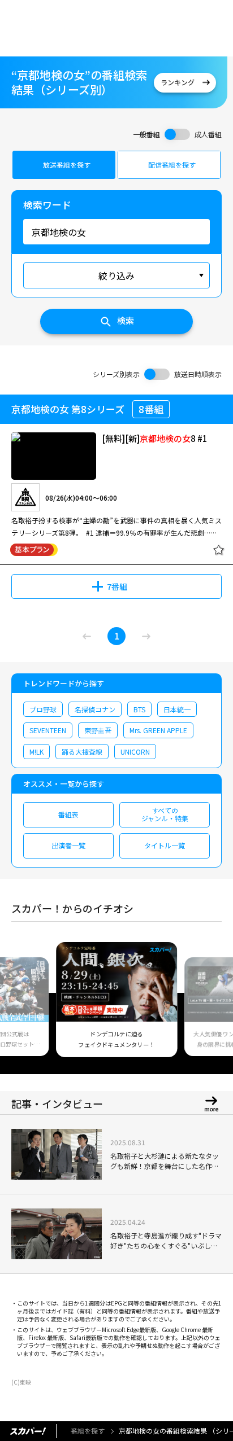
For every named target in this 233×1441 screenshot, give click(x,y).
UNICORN (135, 751)
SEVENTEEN (47, 730)
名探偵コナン (95, 709)
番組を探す (88, 1430)
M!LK (36, 751)
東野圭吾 (97, 730)
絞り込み (116, 275)
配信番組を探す (172, 164)
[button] (24, 1006)
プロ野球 (43, 709)
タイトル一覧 (164, 845)
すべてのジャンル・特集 (164, 814)
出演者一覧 (68, 845)
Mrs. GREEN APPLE (158, 730)
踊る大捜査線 (82, 751)
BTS (139, 709)
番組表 (68, 814)
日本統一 (177, 709)
